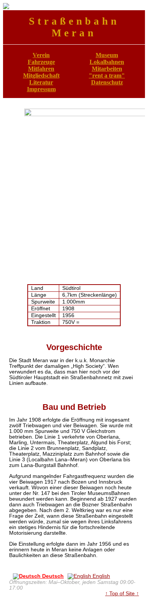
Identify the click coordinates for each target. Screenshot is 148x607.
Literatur (41, 82)
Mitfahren (41, 68)
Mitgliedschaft (41, 75)
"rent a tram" (107, 75)
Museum (107, 55)
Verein (41, 55)
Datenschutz (107, 82)
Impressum (41, 89)
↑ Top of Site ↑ (122, 593)
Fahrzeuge (41, 62)
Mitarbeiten (107, 68)
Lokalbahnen (107, 62)
